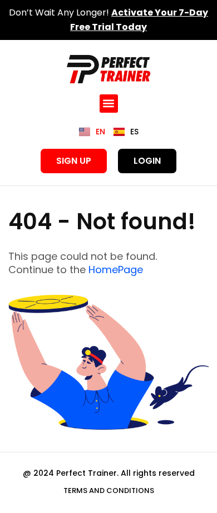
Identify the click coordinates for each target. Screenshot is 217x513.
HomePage (115, 269)
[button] (109, 103)
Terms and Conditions (108, 490)
